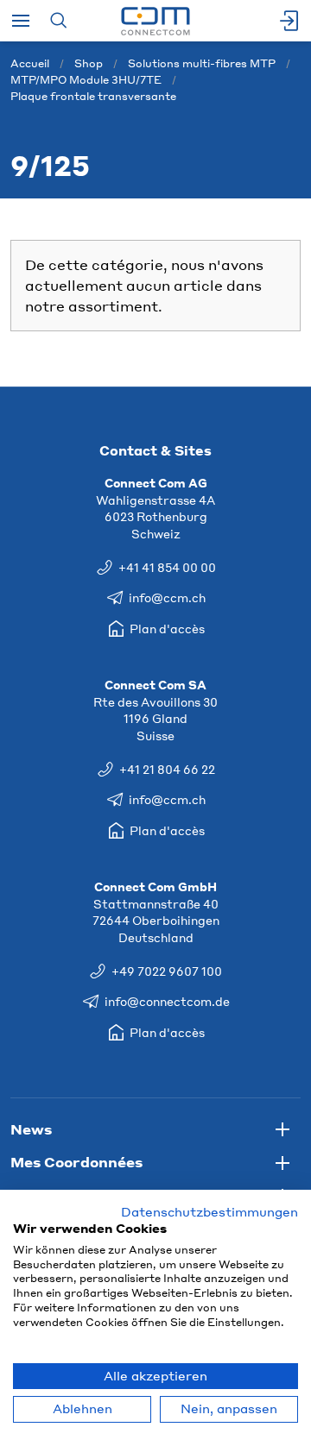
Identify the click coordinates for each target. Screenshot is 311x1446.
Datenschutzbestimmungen (209, 1211)
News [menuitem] (31, 1129)
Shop (88, 63)
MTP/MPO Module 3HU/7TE (86, 79)
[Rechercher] (58, 20)
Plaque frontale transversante (93, 96)
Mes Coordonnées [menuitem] (76, 1162)
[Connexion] (290, 20)
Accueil (29, 63)
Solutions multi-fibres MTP (202, 63)
